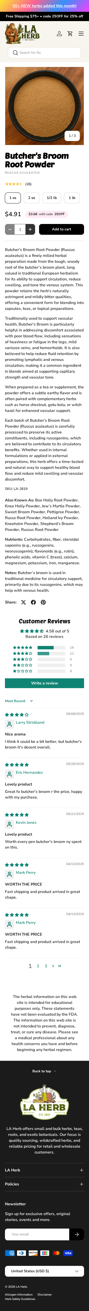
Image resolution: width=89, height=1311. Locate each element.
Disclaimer (45, 1295)
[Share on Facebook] (33, 602)
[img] (17, 715)
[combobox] (44, 52)
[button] (70, 33)
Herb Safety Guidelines (20, 1299)
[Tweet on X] (23, 602)
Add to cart (61, 229)
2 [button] (38, 966)
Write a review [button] (44, 683)
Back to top (42, 1071)
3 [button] (46, 966)
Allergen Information (19, 1295)
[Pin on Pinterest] (43, 602)
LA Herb (21, 1287)
